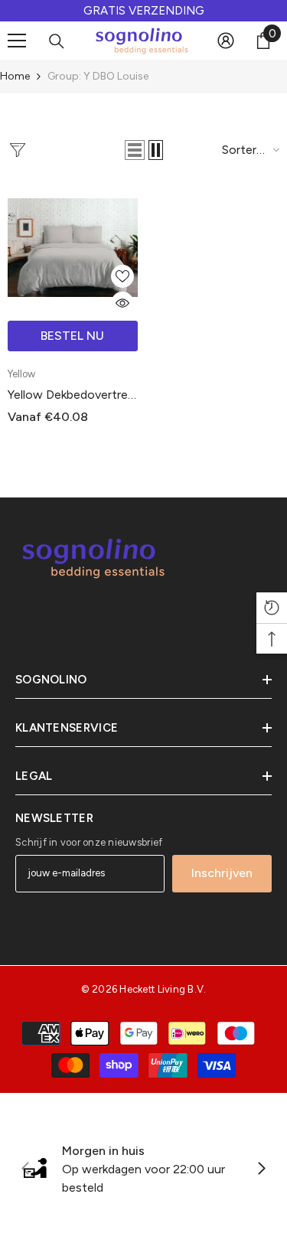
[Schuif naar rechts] (261, 1169)
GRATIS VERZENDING (143, 11)
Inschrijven (222, 873)
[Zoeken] (56, 41)
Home (15, 76)
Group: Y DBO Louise (97, 76)
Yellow (21, 374)
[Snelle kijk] (122, 303)
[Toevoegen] (122, 276)
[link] (143, 1169)
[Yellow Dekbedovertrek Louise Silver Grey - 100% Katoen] (73, 248)
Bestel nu (72, 335)
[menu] (17, 40)
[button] (135, 150)
